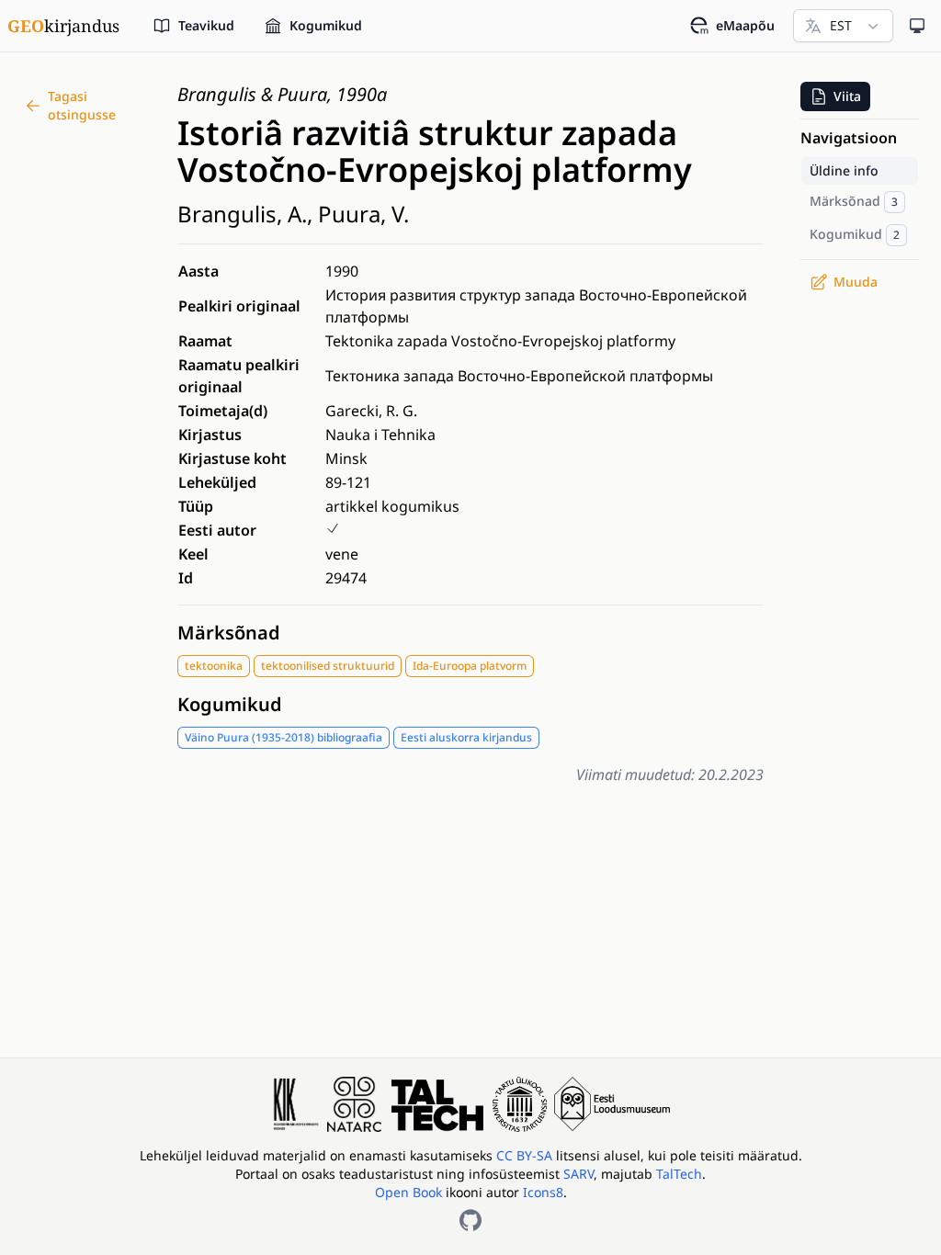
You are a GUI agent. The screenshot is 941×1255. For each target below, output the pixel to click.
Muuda (855, 281)
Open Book (408, 1192)
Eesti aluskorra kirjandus (466, 737)
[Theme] (917, 25)
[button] (835, 96)
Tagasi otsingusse (82, 105)
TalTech (679, 1173)
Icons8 (543, 1192)
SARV (578, 1173)
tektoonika (214, 665)
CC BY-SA (526, 1155)
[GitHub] (470, 1220)
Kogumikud (229, 704)
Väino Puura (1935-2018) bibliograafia (283, 737)
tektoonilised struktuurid (327, 665)
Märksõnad (228, 632)
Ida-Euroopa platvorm (470, 665)
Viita (847, 96)
